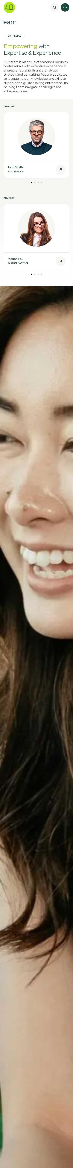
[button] (65, 7)
